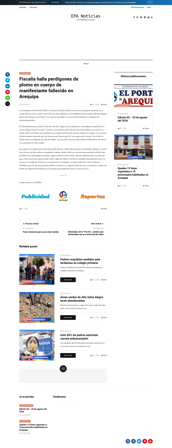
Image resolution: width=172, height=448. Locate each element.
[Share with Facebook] (7, 74)
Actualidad (25, 73)
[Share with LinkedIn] (7, 86)
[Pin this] (7, 92)
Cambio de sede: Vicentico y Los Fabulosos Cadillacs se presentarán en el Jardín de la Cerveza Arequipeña (100, 2)
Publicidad (33, 7)
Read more (68, 280)
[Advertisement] (86, 42)
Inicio (149, 7)
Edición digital (123, 105)
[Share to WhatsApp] (7, 98)
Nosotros (22, 7)
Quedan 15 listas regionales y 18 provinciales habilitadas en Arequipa (33, 427)
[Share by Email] (7, 103)
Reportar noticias (137, 7)
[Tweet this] (7, 80)
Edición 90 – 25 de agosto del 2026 (33, 410)
